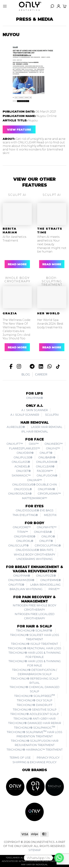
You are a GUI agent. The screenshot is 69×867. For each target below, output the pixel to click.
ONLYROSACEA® (20, 493)
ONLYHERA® (43, 532)
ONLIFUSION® (47, 475)
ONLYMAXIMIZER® (21, 580)
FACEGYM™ (45, 471)
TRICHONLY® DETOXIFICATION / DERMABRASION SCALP (34, 672)
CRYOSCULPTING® (48, 545)
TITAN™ (22, 532)
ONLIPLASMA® (46, 462)
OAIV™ (34, 443)
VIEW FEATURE (19, 129)
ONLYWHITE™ (46, 527)
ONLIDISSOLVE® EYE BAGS (34, 510)
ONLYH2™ (53, 448)
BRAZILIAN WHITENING (26, 589)
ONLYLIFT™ (15, 443)
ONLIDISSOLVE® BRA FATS (34, 550)
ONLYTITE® (16, 584)
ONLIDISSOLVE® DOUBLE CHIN (34, 484)
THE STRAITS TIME (49, 230)
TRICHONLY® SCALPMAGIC (34, 727)
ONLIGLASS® (21, 462)
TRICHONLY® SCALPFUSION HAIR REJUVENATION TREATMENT (34, 743)
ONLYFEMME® (50, 580)
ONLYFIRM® (46, 489)
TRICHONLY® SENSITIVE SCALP (34, 709)
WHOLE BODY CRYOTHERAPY (34, 554)
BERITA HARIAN (10, 230)
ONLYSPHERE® (24, 536)
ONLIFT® (46, 452)
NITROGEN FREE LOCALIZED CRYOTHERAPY (34, 616)
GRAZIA (10, 313)
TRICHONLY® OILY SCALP (34, 700)
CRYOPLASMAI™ (49, 493)
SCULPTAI (52, 414)
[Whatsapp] (59, 858)
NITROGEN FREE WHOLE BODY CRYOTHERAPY (34, 607)
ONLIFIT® (46, 541)
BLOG (25, 374)
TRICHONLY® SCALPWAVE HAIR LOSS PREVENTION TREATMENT (34, 734)
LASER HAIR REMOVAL (46, 427)
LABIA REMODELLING (45, 584)
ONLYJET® (23, 471)
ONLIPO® (48, 536)
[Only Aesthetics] (30, 6)
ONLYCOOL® (23, 489)
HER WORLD (48, 313)
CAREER (41, 374)
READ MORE (17, 264)
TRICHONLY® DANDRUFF (35, 705)
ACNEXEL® (22, 466)
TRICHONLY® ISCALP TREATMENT (34, 644)
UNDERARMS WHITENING (34, 559)
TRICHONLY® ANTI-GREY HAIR (34, 718)
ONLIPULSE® (23, 457)
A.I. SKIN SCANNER (34, 410)
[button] (5, 6)
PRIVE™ (53, 589)
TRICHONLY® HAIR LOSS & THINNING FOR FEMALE (34, 655)
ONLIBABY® (46, 457)
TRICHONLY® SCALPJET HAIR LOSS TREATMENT (34, 637)
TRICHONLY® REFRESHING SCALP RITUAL (34, 680)
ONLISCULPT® (18, 545)
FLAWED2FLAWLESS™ (24, 448)
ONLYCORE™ (22, 527)
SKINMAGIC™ (21, 475)
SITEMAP (34, 850)
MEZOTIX (50, 515)
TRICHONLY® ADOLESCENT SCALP (34, 714)
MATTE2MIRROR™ (34, 498)
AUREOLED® (16, 427)
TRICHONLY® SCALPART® (34, 630)
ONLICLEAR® (45, 466)
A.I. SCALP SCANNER (24, 414)
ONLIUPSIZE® (46, 575)
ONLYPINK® (34, 398)
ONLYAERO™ (54, 443)
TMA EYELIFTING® (25, 515)
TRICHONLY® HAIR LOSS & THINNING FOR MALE (34, 663)
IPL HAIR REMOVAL (34, 431)
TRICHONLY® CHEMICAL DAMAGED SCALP (34, 689)
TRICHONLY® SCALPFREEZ (34, 696)
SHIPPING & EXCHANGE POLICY (34, 762)
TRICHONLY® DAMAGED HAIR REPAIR (34, 723)
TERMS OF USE (20, 757)
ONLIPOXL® (24, 541)
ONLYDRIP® (25, 452)
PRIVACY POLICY (48, 757)
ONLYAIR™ (34, 480)
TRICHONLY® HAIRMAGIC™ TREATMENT (35, 749)
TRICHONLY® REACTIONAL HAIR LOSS (34, 648)
